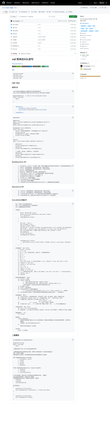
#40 (44, 36)
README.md (16, 46)
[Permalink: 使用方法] (11, 87)
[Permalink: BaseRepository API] (11, 162)
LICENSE (15, 42)
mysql (82, 28)
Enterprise (45, 2)
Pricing (53, 2)
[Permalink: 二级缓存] (11, 335)
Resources (26, 2)
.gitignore (15, 36)
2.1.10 (21, 21)
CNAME (14, 39)
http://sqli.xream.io (17, 63)
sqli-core (15, 27)
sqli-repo (15, 33)
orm (87, 28)
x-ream (6, 8)
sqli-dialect (15, 30)
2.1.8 (39, 46)
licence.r (40, 42)
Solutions (17, 2)
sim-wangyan (16, 21)
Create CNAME (41, 39)
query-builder (84, 30)
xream (96, 30)
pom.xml (15, 49)
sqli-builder (15, 24)
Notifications (85, 7)
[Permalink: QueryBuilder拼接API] (11, 200)
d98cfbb (60, 20)
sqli (11, 8)
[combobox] (59, 16)
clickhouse (83, 25)
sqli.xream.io (85, 23)
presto (91, 28)
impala (89, 25)
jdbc (94, 25)
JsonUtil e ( (40, 36)
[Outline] (75, 53)
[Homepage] (3, 2)
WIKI (13, 69)
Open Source (35, 2)
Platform (9, 2)
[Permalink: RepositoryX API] (11, 187)
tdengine (91, 30)
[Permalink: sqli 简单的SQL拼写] (11, 59)
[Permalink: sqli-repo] (11, 83)
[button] (73, 73)
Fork (94, 7)
